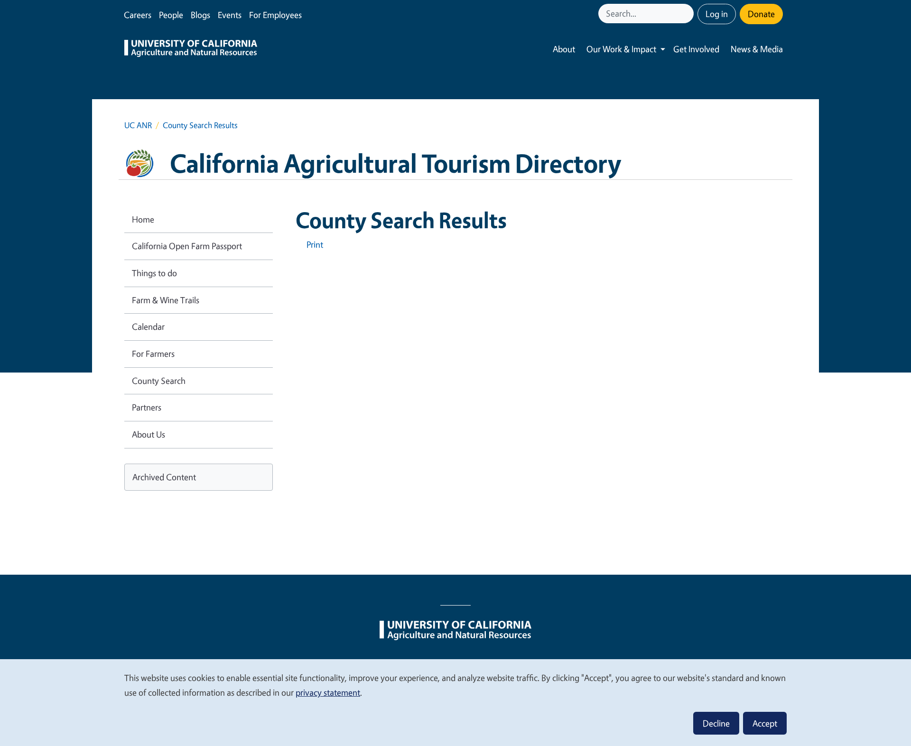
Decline (716, 723)
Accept (765, 723)
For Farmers (153, 353)
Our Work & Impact (621, 49)
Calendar (148, 326)
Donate (761, 13)
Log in (717, 13)
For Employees (275, 14)
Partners (146, 407)
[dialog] (455, 702)
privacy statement (328, 692)
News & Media (757, 49)
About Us (148, 434)
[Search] (687, 13)
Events (230, 14)
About (564, 49)
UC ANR (138, 125)
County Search (159, 380)
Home (143, 219)
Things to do (154, 273)
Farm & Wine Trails (165, 300)
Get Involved (696, 49)
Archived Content (164, 477)
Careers (137, 14)
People (171, 14)
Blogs (200, 14)
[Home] (190, 49)
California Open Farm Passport (187, 246)
